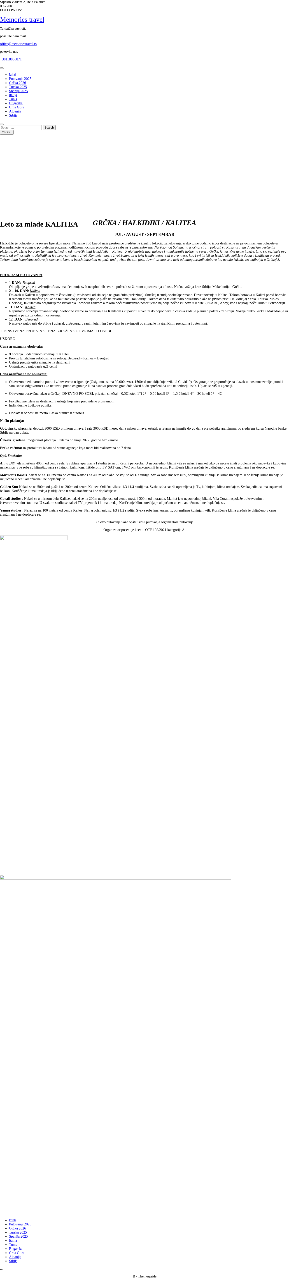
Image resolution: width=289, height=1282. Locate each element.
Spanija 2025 (18, 91)
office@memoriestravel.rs (18, 44)
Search (49, 127)
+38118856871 (11, 59)
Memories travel (22, 19)
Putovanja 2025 (20, 79)
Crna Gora (16, 107)
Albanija (15, 111)
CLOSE (7, 132)
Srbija (13, 115)
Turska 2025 (18, 87)
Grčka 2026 (17, 83)
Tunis (13, 99)
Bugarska (16, 103)
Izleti (12, 75)
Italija (13, 95)
